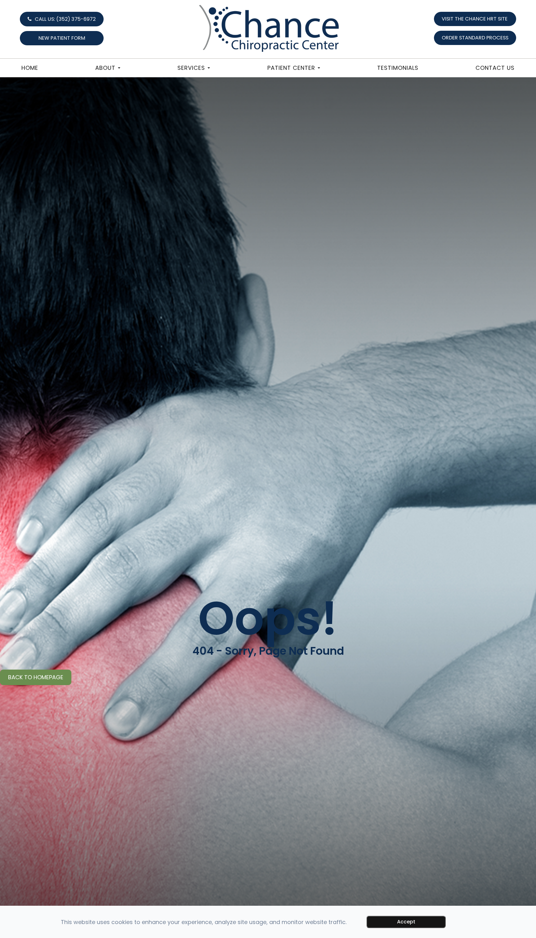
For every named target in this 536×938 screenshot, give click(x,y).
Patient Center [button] (291, 68)
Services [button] (191, 68)
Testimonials (397, 68)
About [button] (105, 68)
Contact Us (495, 68)
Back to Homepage (35, 677)
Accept (406, 921)
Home (29, 68)
